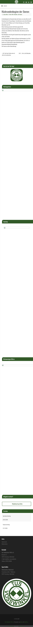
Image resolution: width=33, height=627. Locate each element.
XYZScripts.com (21, 626)
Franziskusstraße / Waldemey (8, 572)
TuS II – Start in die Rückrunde (25, 53)
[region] (16, 75)
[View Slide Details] (16, 75)
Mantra (21, 622)
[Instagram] (26, 2)
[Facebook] (23, 2)
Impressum (4, 542)
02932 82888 (8, 561)
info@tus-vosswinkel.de (10, 559)
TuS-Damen (20, 14)
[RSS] (28, 2)
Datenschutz (4, 544)
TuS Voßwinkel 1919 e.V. (9, 622)
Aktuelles (16, 14)
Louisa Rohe (5, 14)
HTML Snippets (11, 626)
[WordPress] (31, 2)
